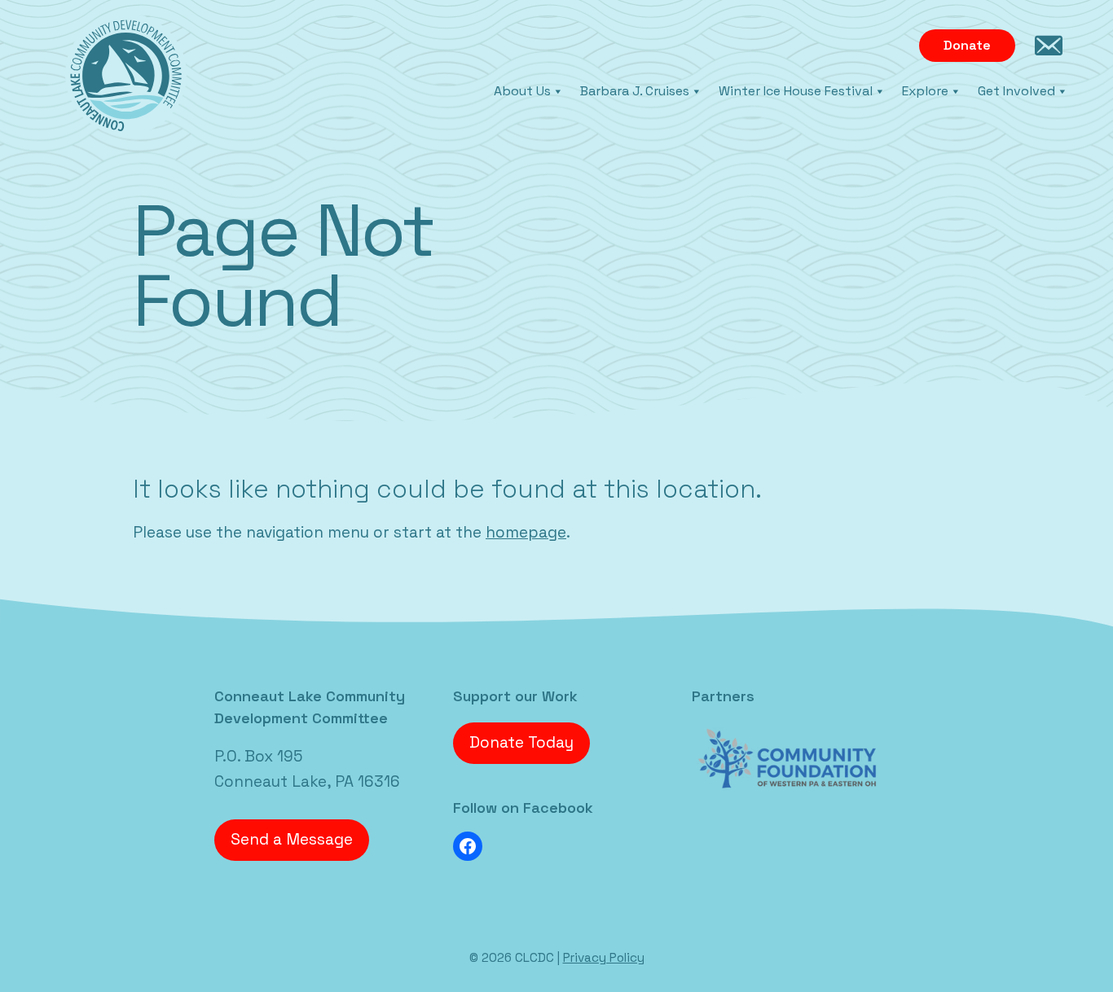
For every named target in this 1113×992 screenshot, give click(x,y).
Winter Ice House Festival (796, 90)
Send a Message (292, 839)
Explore (925, 90)
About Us (522, 90)
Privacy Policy (603, 957)
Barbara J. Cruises (634, 90)
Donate (967, 45)
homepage (526, 532)
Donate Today (521, 742)
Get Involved (1016, 90)
